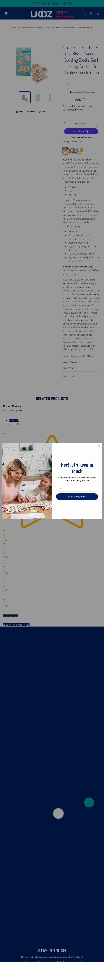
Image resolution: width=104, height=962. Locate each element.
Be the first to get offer (77, 496)
